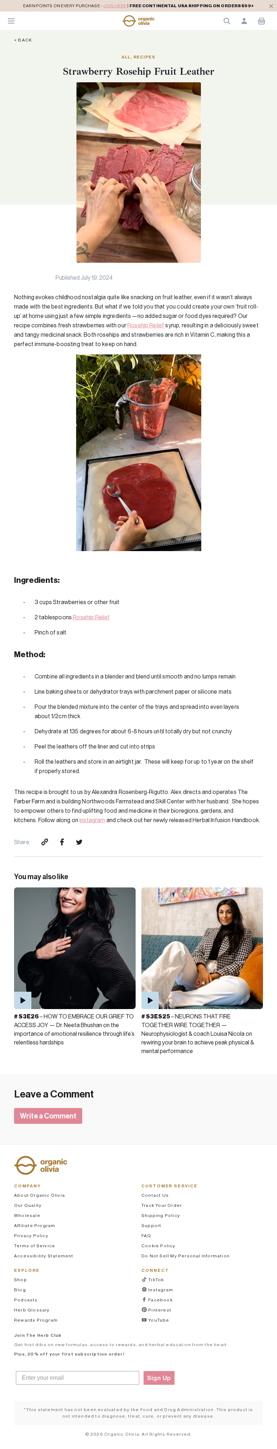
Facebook (160, 1299)
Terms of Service (34, 1245)
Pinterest (159, 1310)
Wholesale (27, 1215)
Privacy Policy (31, 1235)
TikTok (155, 1279)
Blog (20, 1289)
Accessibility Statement (44, 1255)
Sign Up (159, 1378)
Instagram (160, 1289)
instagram (92, 820)
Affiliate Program (34, 1225)
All (126, 57)
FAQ (146, 1235)
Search (227, 21)
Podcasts (26, 1299)
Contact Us (155, 1195)
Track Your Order (161, 1205)
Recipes (144, 57)
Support (151, 1225)
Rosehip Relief (145, 325)
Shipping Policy (160, 1215)
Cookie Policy (158, 1245)
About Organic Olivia (39, 1195)
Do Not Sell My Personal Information (185, 1255)
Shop (20, 1279)
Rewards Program (36, 1320)
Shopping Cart (261, 21)
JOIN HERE (115, 5)
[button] (138, 21)
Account (244, 21)
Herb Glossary (32, 1310)
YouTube (158, 1320)
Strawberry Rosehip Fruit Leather (138, 71)
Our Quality (27, 1205)
